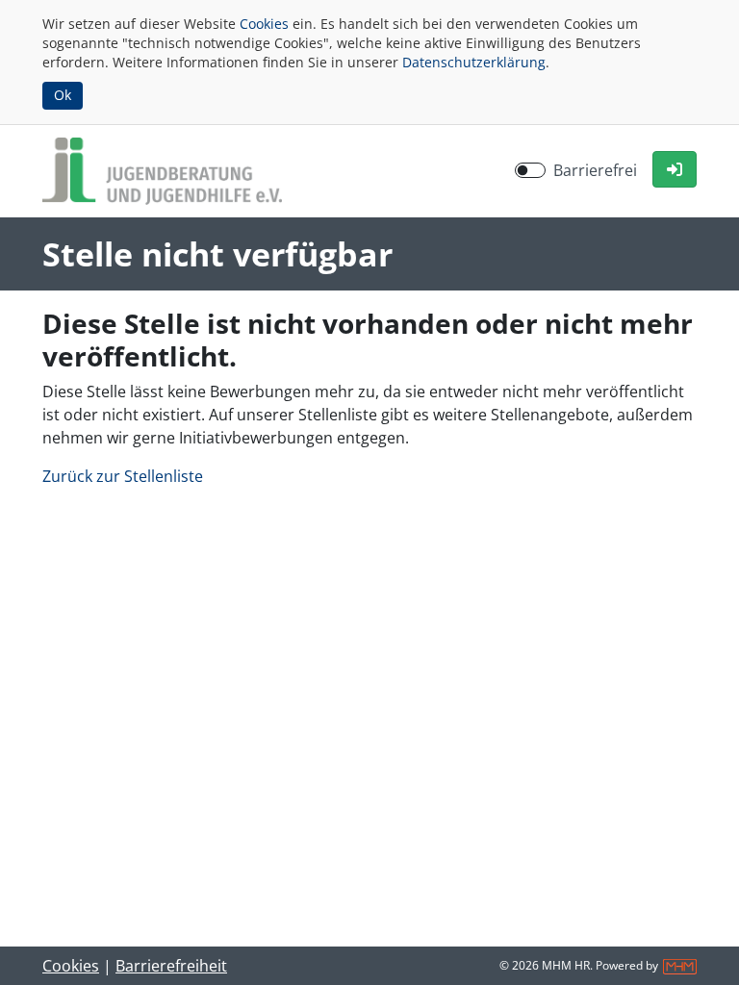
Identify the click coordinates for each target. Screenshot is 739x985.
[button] (674, 169)
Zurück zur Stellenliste (122, 476)
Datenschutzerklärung (474, 62)
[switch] (530, 170)
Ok (62, 95)
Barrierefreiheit (171, 965)
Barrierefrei (595, 170)
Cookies (264, 23)
